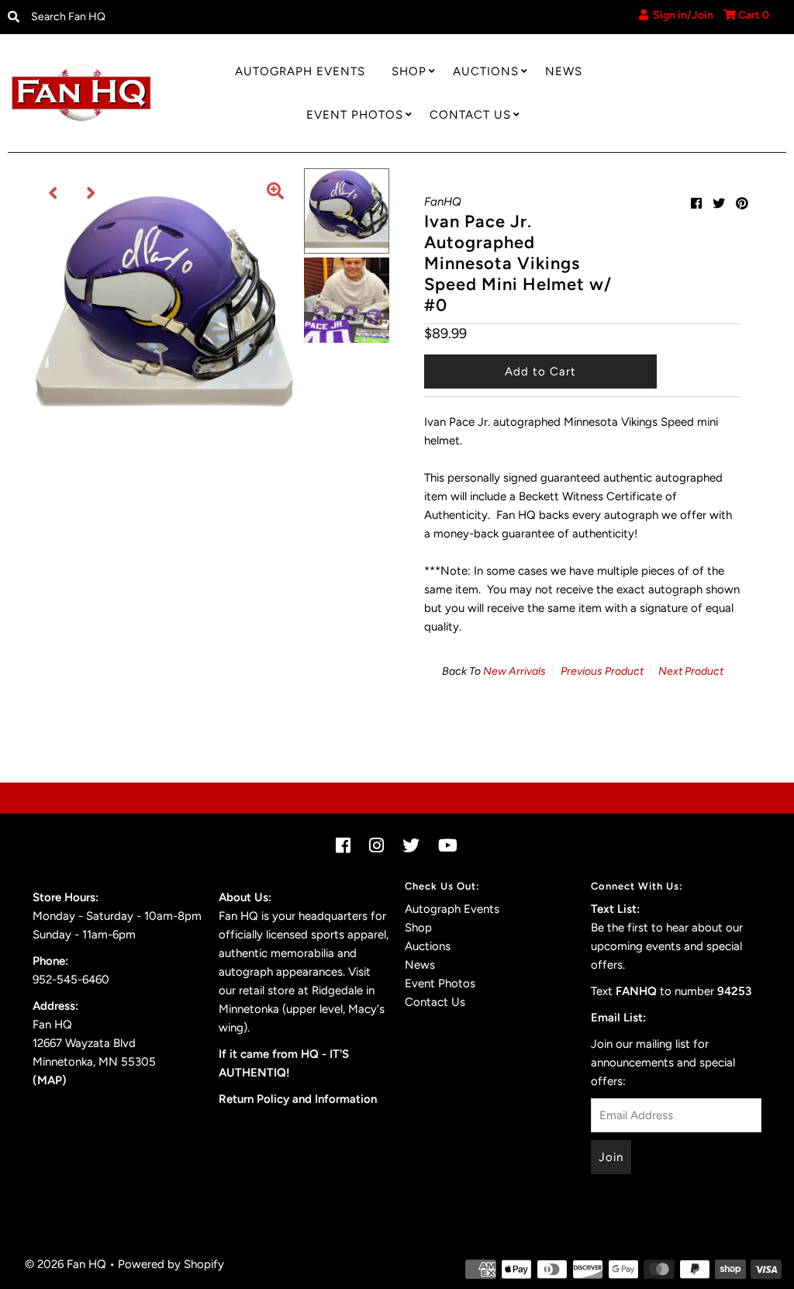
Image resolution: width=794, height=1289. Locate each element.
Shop (409, 71)
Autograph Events (300, 71)
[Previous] (53, 193)
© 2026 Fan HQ (65, 1264)
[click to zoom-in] (275, 193)
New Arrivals (514, 671)
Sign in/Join (680, 15)
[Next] (91, 193)
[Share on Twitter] (719, 203)
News (563, 71)
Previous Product (602, 671)
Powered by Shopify (171, 1264)
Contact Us (470, 115)
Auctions (486, 71)
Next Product (690, 671)
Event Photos (354, 115)
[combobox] (114, 17)
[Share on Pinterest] (742, 203)
